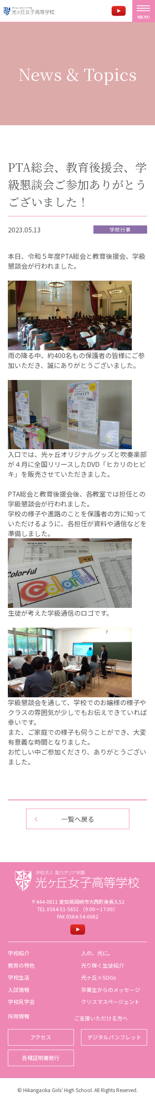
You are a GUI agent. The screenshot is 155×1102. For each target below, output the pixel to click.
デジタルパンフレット (114, 1037)
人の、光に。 (97, 953)
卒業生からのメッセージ (110, 990)
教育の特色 (21, 965)
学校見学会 (21, 1002)
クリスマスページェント (110, 1002)
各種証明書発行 (41, 1058)
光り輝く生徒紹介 (102, 965)
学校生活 (18, 977)
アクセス (40, 1037)
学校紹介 (18, 953)
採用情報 (18, 1016)
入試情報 (18, 990)
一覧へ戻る (77, 819)
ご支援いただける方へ (101, 1018)
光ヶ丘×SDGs (98, 977)
